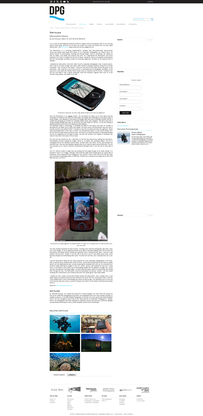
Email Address (125, 85)
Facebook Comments (59, 375)
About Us (52, 399)
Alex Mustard (56, 39)
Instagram (122, 404)
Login (150, 2)
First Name (124, 92)
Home (51, 28)
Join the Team (140, 401)
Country (123, 106)
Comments (72, 375)
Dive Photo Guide (101, 2)
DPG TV (104, 401)
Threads (121, 402)
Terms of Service (128, 414)
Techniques (71, 24)
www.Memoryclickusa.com (64, 285)
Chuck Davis (137, 132)
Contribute (139, 399)
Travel (99, 24)
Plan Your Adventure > (123, 125)
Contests (133, 24)
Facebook (122, 399)
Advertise (150, 39)
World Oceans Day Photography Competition (91, 400)
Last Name (124, 99)
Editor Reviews (65, 28)
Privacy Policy (118, 414)
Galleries (109, 24)
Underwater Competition (91, 402)
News (91, 24)
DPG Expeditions (107, 399)
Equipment (121, 24)
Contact (52, 401)
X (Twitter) (122, 401)
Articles (82, 24)
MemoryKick (64, 47)
